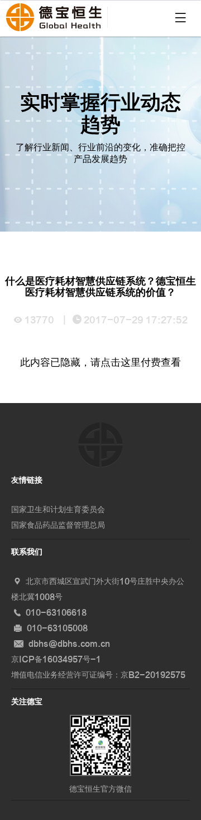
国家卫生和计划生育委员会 (58, 509)
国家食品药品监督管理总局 (58, 525)
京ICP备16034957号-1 (56, 659)
